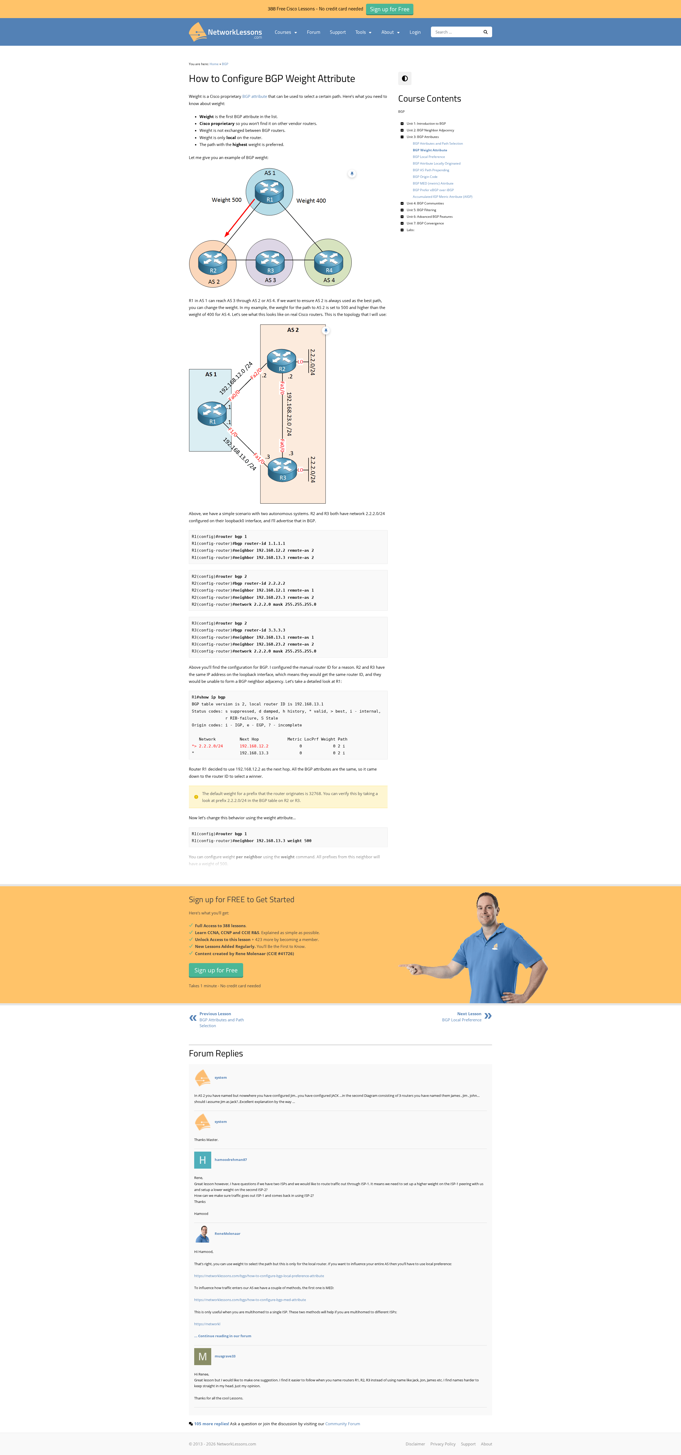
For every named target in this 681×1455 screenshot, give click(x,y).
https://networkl (207, 1324)
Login (415, 32)
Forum (313, 32)
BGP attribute (254, 96)
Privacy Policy (443, 1443)
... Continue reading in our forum (222, 1335)
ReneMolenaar (227, 1233)
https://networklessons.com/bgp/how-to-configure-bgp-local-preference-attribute (259, 1275)
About (387, 32)
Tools (360, 32)
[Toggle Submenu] (402, 123)
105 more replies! (211, 1423)
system (221, 1077)
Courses (283, 32)
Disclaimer (415, 1443)
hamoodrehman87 (231, 1159)
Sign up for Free (216, 970)
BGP (225, 64)
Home (214, 64)
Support (338, 32)
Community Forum (342, 1423)
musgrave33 (225, 1356)
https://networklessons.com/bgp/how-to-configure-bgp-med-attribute (250, 1299)
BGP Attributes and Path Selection (222, 1019)
